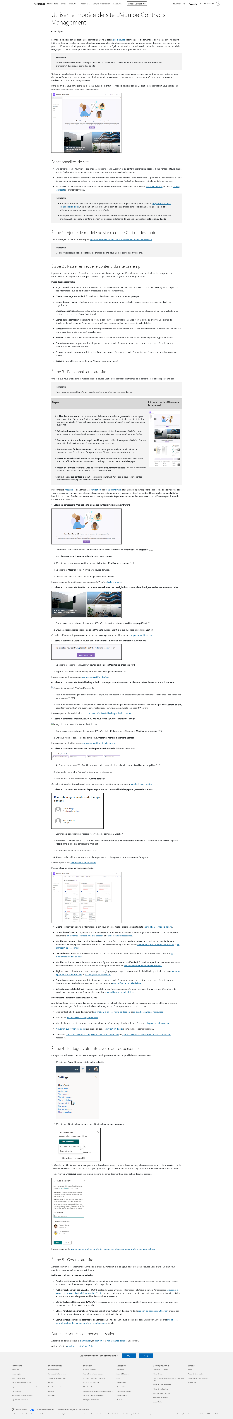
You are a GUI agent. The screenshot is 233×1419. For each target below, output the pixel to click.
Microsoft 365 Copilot (123, 1391)
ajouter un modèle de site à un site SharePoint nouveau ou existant (121, 239)
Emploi (190, 1370)
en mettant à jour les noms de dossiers (112, 1011)
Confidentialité (96, 1414)
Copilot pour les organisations (21, 1382)
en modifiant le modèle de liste (157, 926)
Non (146, 1355)
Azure (118, 1378)
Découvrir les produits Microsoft (22, 1395)
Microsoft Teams (121, 1395)
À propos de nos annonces (165, 1414)
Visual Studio (157, 1402)
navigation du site (114, 1028)
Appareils (84, 4)
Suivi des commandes (55, 1387)
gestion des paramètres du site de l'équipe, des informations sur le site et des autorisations (113, 1248)
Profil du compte (53, 1370)
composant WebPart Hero (141, 635)
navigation (96, 489)
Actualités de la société (195, 1374)
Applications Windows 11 (20, 1400)
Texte (109, 581)
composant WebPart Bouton (95, 676)
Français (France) (21, 1410)
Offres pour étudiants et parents (93, 1395)
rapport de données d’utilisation (153, 1310)
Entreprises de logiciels (160, 1398)
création (98, 1340)
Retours (50, 1382)
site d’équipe (119, 39)
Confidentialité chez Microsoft (198, 1378)
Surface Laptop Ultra (18, 1378)
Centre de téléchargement (57, 1374)
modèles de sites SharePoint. (80, 1346)
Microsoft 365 (52, 4)
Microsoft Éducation (89, 1370)
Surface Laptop (16, 1374)
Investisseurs (192, 1382)
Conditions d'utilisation (112, 1414)
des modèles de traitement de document (143, 965)
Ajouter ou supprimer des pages (71, 1028)
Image (118, 581)
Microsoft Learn (158, 1374)
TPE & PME (120, 1400)
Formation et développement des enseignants (98, 1391)
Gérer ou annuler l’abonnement (41, 1414)
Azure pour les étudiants (91, 1400)
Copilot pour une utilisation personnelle (25, 1387)
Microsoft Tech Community (162, 1385)
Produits (72, 4)
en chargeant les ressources (119, 935)
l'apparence (70, 489)
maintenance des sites (117, 1340)
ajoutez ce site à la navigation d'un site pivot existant (146, 1034)
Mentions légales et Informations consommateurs (71, 1414)
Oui (129, 1355)
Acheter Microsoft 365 (137, 4)
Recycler (51, 1391)
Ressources (117, 4)
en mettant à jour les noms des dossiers (85, 935)
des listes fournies (154, 186)
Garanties (51, 1395)
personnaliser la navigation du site (82, 1017)
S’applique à (58, 31)
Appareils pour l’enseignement (93, 1374)
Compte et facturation (101, 4)
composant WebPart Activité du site (98, 743)
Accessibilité (199, 1414)
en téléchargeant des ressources (148, 1011)
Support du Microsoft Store (57, 1378)
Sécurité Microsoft (122, 1374)
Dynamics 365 (121, 1382)
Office (63, 4)
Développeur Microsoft (160, 1370)
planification (85, 1340)
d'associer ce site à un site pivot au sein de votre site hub (92, 1034)
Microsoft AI (120, 1370)
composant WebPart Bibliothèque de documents (108, 713)
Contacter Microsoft (20, 1414)
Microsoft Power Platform (161, 1393)
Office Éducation (88, 1387)
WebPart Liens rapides (141, 784)
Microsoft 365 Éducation (91, 1382)
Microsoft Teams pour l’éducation (94, 1378)
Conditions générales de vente (133, 1414)
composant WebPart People (83, 862)
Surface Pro (15, 1370)
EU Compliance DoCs (184, 1414)
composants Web (113, 489)
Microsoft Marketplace (160, 1389)
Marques (150, 1414)
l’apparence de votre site (158, 1023)
